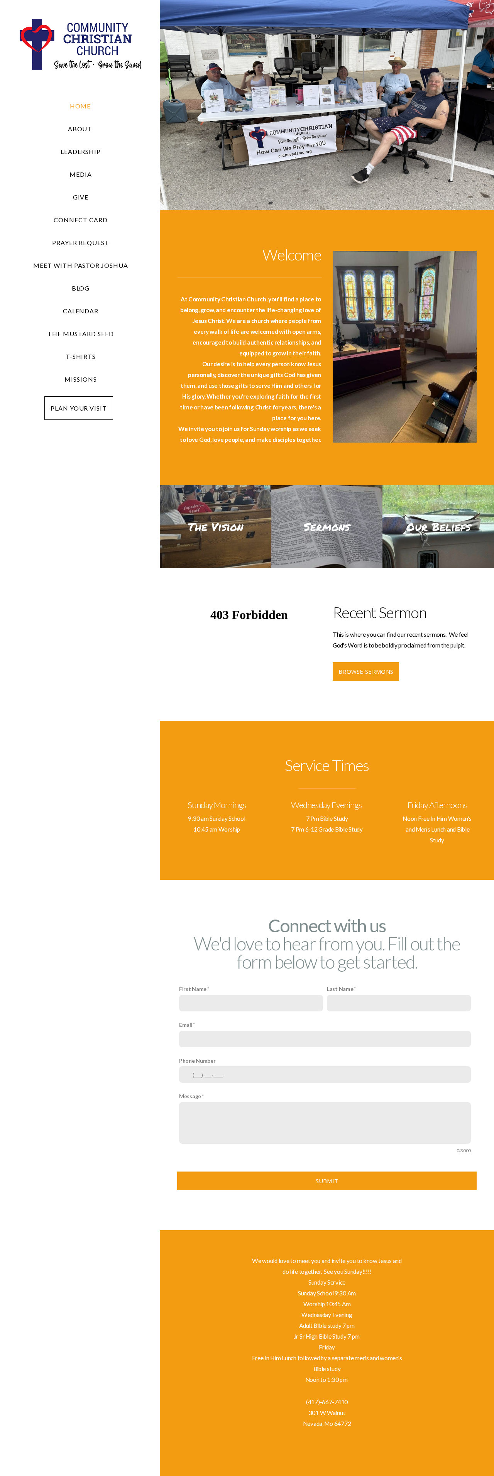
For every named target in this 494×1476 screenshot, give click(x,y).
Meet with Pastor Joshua (80, 265)
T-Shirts (81, 356)
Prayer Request (80, 242)
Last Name (340, 989)
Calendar (81, 310)
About (81, 128)
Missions (80, 379)
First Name (192, 989)
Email (186, 1024)
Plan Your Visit (79, 408)
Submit (327, 1181)
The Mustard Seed (80, 333)
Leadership (81, 151)
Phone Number (197, 1060)
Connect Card (81, 219)
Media (80, 174)
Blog (81, 288)
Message (190, 1096)
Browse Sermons (365, 671)
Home (80, 106)
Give (81, 197)
